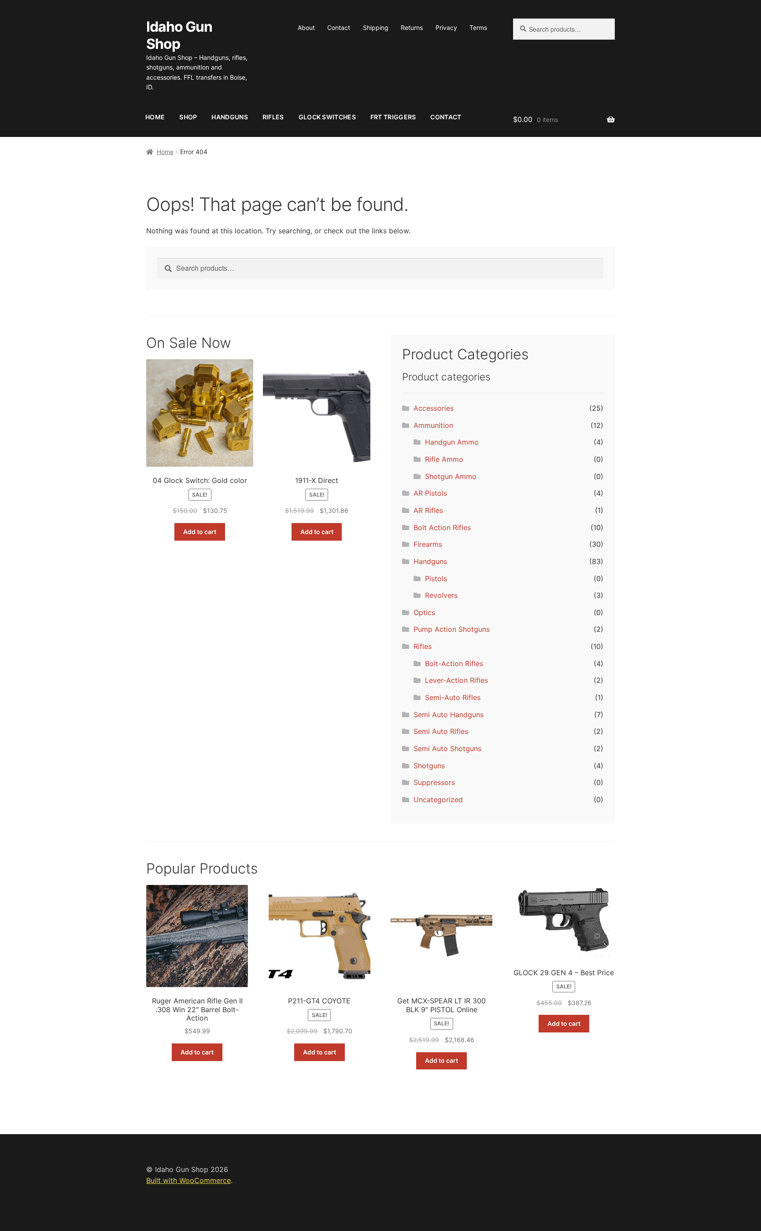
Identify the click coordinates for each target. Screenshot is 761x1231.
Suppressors (434, 782)
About (306, 27)
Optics (424, 612)
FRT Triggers (393, 117)
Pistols (436, 578)
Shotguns (429, 765)
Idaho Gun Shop (179, 35)
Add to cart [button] (199, 531)
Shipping (375, 27)
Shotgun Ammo (451, 476)
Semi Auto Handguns (449, 714)
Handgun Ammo (452, 442)
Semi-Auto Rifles (452, 697)
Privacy (446, 27)
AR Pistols (430, 493)
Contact (338, 27)
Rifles (273, 117)
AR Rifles (428, 510)
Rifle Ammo (444, 459)
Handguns (229, 117)
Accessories (434, 408)
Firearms (428, 544)
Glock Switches (327, 117)
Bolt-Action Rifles (454, 663)
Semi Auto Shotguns (447, 748)
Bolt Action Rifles (442, 527)
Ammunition (433, 425)
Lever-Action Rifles (456, 680)
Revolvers (441, 595)
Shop (188, 117)
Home (155, 117)
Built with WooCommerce (188, 1180)
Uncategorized (438, 799)
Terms (478, 27)
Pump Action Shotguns (452, 629)
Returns (412, 27)
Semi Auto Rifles (441, 731)
